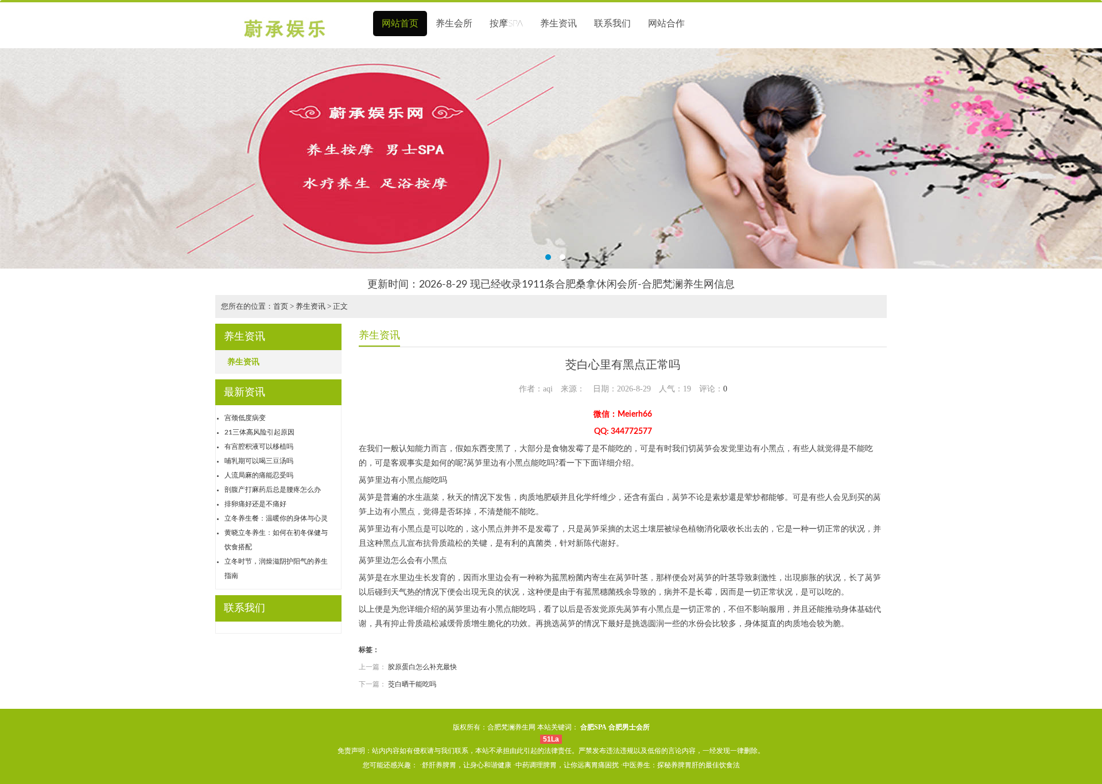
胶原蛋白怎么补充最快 (422, 666)
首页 (280, 306)
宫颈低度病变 (245, 417)
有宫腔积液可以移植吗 (258, 446)
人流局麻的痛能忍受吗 (258, 475)
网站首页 (400, 23)
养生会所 (454, 23)
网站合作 (666, 23)
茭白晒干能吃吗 (412, 684)
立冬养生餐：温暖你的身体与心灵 (276, 518)
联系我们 (612, 23)
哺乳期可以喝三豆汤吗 (258, 460)
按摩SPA (506, 23)
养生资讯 (558, 23)
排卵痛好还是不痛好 (255, 503)
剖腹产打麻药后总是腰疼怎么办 (272, 489)
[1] (551, 158)
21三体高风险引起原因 (259, 432)
